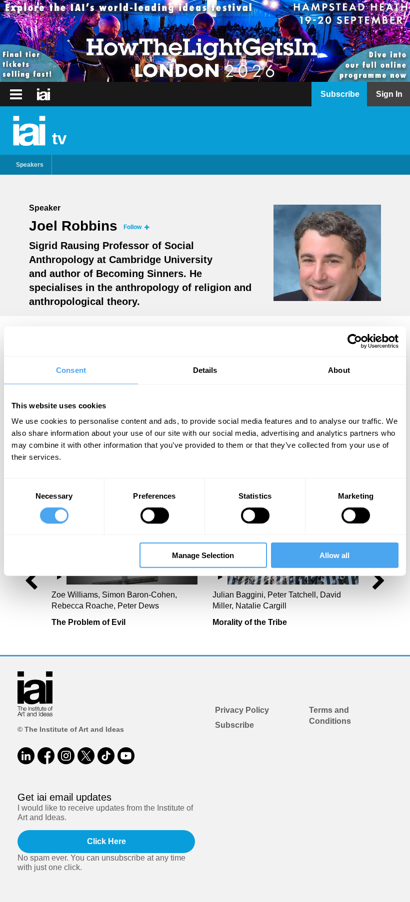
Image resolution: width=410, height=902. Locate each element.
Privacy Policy (242, 710)
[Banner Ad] (205, 41)
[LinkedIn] (26, 755)
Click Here (106, 841)
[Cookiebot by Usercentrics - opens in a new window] (354, 340)
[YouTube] (126, 755)
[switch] (154, 515)
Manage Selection (203, 555)
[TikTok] (106, 755)
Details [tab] (205, 369)
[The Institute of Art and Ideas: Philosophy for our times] (16, 94)
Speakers (30, 164)
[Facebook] (46, 755)
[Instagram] (66, 755)
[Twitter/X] (86, 755)
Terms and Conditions (330, 715)
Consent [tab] (71, 369)
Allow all (335, 555)
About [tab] (339, 369)
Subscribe (234, 725)
